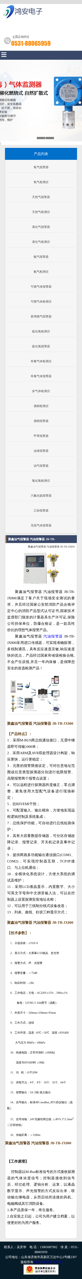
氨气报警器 (41, 256)
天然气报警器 (41, 197)
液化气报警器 (41, 226)
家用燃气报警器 (41, 316)
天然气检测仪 (41, 212)
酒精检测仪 (41, 406)
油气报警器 (41, 465)
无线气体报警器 (41, 525)
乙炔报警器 (41, 510)
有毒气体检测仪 (41, 361)
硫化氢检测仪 (41, 331)
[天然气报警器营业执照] (41, 1273)
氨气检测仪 (41, 271)
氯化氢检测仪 (41, 480)
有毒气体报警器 (41, 376)
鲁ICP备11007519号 (48, 1262)
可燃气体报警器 (41, 286)
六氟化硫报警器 (41, 495)
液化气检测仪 (41, 241)
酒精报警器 (41, 421)
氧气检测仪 (41, 182)
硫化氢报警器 (41, 346)
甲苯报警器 (41, 435)
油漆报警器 (41, 450)
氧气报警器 (41, 167)
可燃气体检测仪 (41, 301)
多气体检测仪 (41, 391)
